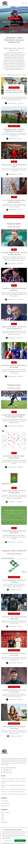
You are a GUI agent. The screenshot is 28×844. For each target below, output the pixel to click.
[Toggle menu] (25, 3)
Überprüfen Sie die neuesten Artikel (14, 216)
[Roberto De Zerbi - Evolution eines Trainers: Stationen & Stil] (14, 85)
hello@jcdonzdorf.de (7, 772)
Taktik (14, 197)
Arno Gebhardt (4, 800)
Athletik (2, 814)
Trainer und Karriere (14, 18)
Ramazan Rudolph (5, 805)
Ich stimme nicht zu (8, 840)
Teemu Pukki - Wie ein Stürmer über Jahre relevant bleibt (13, 794)
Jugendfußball (4, 822)
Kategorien (4, 809)
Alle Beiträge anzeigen (14, 227)
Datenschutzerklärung (6, 838)
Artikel (3, 776)
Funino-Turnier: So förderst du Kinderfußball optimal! (12, 791)
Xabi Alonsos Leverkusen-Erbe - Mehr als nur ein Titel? (13, 778)
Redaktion (4, 798)
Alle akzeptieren (20, 840)
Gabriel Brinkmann (5, 803)
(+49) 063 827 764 (7, 770)
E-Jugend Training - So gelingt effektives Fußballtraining (13, 789)
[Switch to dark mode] (23, 3)
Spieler (14, 161)
